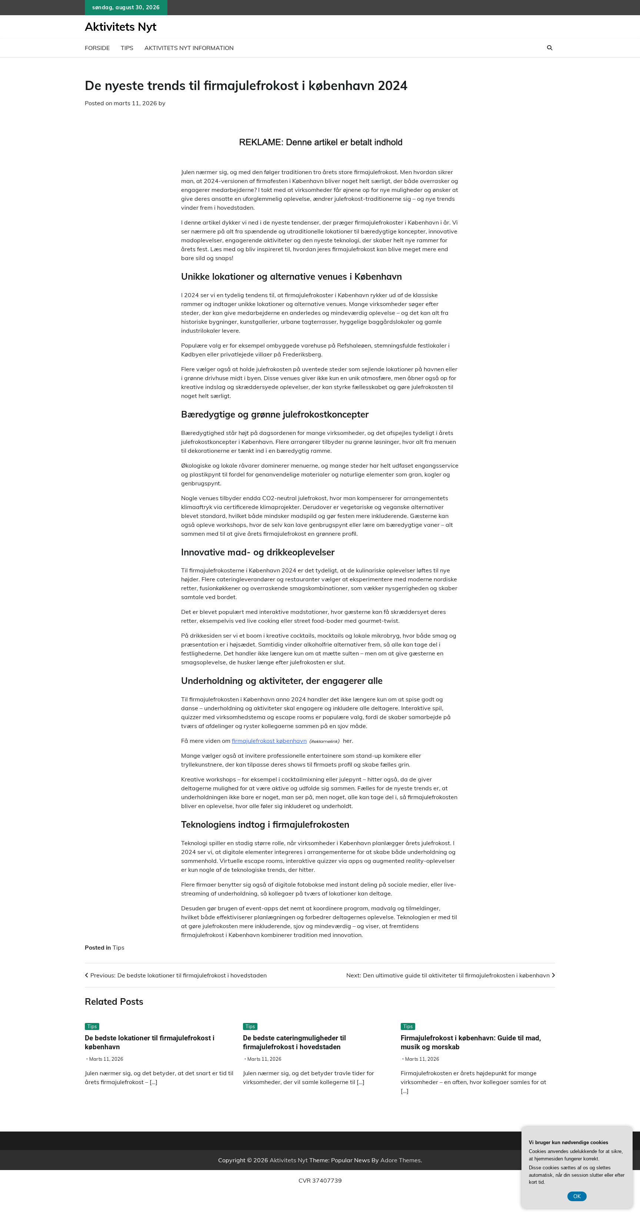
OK (577, 1196)
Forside (97, 48)
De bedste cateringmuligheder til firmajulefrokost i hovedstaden (294, 1042)
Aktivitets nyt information (189, 48)
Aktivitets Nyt (120, 27)
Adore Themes (400, 1160)
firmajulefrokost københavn (269, 740)
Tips (127, 48)
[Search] (549, 47)
